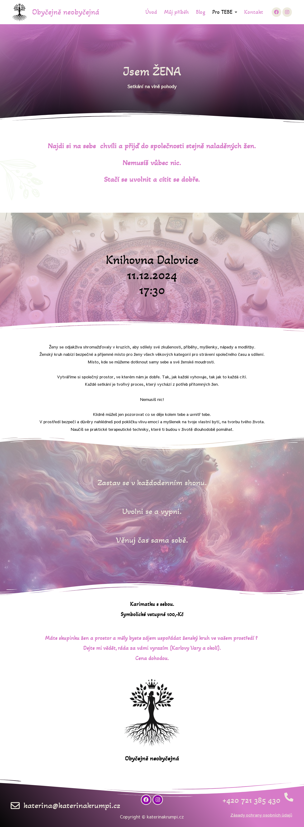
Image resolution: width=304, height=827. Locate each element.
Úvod (151, 12)
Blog (200, 12)
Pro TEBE (222, 12)
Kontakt (253, 12)
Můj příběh (176, 12)
